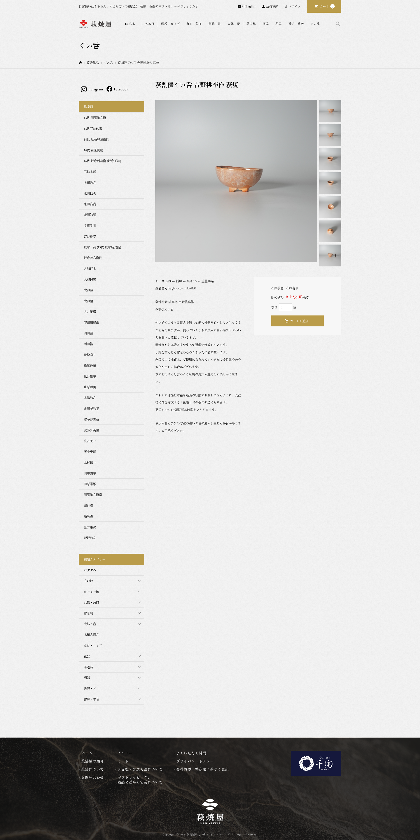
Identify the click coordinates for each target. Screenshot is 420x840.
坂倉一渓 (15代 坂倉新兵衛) (102, 247)
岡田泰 (88, 333)
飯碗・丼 (90, 688)
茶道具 (88, 667)
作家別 (88, 613)
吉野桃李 (90, 236)
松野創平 (90, 376)
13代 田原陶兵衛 (95, 117)
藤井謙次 (90, 527)
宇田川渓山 (91, 322)
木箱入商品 (91, 634)
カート (326, 6)
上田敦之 (90, 182)
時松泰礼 (90, 354)
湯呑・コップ (93, 645)
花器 (87, 656)
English (250, 6)
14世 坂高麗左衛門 (96, 139)
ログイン (294, 6)
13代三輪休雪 (93, 128)
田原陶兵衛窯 (93, 494)
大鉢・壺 (90, 624)
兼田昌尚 (90, 204)
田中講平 (90, 473)
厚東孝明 (90, 225)
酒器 (87, 677)
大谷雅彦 (90, 311)
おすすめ (90, 570)
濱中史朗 (90, 451)
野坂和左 (90, 537)
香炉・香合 (91, 699)
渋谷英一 (90, 440)
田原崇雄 (90, 484)
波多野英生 (91, 430)
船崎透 (88, 516)
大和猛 (88, 301)
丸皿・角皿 (91, 602)
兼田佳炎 (90, 193)
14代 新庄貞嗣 (93, 150)
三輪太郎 (90, 171)
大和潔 (88, 290)
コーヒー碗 (91, 591)
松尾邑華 (90, 365)
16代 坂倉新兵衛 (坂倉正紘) (102, 160)
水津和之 (90, 397)
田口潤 (88, 505)
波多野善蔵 (91, 419)
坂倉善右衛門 (93, 257)
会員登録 (272, 6)
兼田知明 (90, 214)
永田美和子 (91, 408)
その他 (88, 580)
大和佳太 (90, 268)
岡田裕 (88, 344)
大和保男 (90, 279)
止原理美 (90, 387)
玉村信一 (90, 462)
